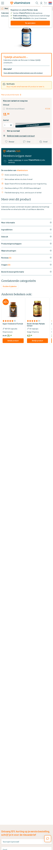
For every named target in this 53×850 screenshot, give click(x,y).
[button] (13, 321)
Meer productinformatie (10, 95)
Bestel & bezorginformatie (12, 272)
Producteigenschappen (11, 243)
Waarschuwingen (8, 250)
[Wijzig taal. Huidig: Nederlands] (50, 3)
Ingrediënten (7, 229)
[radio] (4, 109)
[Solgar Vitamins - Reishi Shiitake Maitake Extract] (37, 309)
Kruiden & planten (10, 286)
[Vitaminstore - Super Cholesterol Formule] (13, 309)
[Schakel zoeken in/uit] (37, 3)
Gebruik (4, 236)
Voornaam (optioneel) (11, 842)
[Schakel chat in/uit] (47, 838)
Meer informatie (8, 222)
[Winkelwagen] (45, 3)
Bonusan (4, 16)
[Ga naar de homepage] (20, 3)
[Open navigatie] (2, 3)
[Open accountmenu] (41, 3)
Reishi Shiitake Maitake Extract (36, 325)
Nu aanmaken (30, 23)
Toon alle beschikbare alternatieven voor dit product (23, 73)
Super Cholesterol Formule (13, 324)
